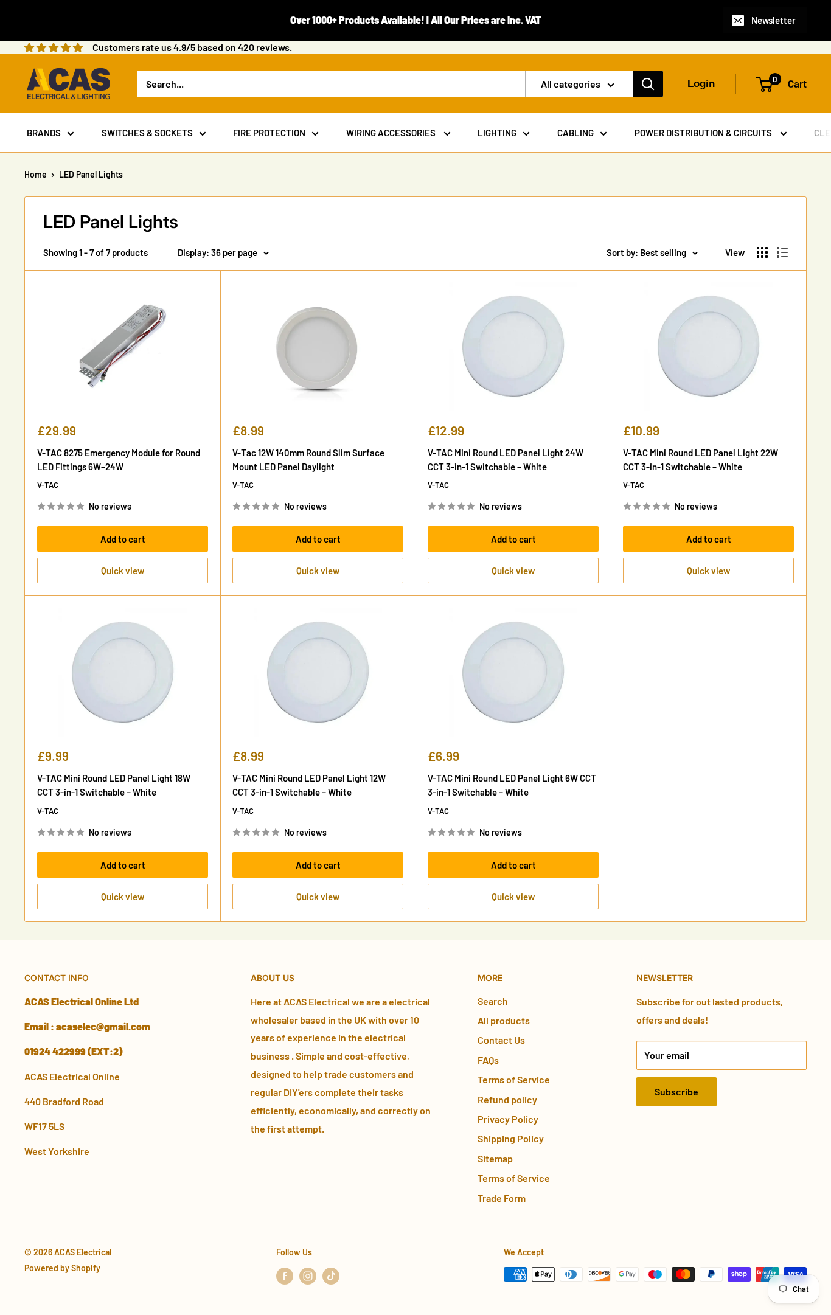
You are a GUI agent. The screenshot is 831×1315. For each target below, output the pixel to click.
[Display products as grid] (762, 252)
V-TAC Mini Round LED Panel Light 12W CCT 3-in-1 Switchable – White (309, 784)
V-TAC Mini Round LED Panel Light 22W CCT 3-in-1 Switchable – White (700, 459)
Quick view (122, 570)
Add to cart (122, 538)
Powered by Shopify (62, 1268)
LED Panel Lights (91, 174)
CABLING (575, 132)
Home (35, 174)
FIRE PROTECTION (269, 132)
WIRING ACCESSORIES (391, 132)
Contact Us (501, 1040)
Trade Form (502, 1198)
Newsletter (773, 20)
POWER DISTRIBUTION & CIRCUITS (704, 132)
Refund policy (507, 1099)
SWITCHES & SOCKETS (147, 132)
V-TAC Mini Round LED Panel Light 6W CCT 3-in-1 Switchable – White (512, 784)
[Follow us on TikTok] (330, 1275)
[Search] (648, 84)
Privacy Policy (508, 1119)
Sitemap (495, 1158)
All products (504, 1020)
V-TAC (47, 485)
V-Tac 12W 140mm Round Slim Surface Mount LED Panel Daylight (308, 459)
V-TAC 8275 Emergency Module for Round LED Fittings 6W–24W (118, 459)
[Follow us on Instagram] (307, 1275)
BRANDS (44, 132)
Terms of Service (514, 1079)
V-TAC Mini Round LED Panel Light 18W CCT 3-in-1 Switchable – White (113, 784)
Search (493, 1001)
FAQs (488, 1060)
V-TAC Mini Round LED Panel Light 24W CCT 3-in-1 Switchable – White (505, 459)
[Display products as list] (782, 252)
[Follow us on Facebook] (284, 1275)
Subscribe (676, 1091)
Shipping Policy (511, 1138)
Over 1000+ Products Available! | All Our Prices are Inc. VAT (415, 20)
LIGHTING (497, 132)
